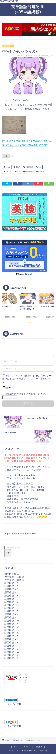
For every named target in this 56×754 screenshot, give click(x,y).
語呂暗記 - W (8, 46)
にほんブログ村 (12, 704)
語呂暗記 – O (11, 627)
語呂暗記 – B (11, 586)
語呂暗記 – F (11, 598)
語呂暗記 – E (11, 595)
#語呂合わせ (13, 145)
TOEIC (7, 167)
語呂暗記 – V (11, 648)
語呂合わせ (29, 172)
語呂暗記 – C (11, 589)
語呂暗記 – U (11, 645)
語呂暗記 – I (11, 608)
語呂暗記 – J (11, 611)
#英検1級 (32, 145)
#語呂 (25, 141)
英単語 (17, 167)
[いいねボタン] (6, 156)
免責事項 (39, 747)
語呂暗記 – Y (11, 655)
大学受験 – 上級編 (14, 577)
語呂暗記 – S (11, 639)
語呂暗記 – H (11, 605)
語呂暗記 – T (11, 642)
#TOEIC (43, 145)
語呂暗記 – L (11, 617)
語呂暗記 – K (11, 614)
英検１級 (8, 172)
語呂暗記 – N (11, 623)
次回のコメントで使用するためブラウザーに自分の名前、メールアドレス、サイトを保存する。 (28, 378)
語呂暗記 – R (11, 636)
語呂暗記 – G (11, 602)
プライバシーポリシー (22, 747)
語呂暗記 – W (11, 652)
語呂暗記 (41, 172)
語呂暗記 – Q (11, 633)
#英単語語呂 (36, 141)
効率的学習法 (11, 573)
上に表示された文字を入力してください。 (25, 394)
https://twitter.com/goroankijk (20, 533)
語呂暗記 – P (11, 630)
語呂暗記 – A (11, 583)
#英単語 (6, 141)
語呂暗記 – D (11, 592)
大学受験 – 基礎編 (14, 580)
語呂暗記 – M (11, 620)
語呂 (18, 172)
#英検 (23, 145)
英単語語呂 (29, 167)
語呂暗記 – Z (11, 658)
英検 (39, 167)
